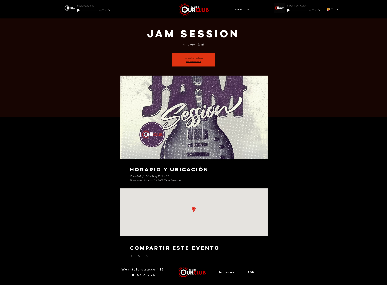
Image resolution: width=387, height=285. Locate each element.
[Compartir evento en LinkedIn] (146, 256)
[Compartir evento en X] (138, 256)
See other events (193, 61)
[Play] (78, 10)
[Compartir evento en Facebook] (131, 256)
